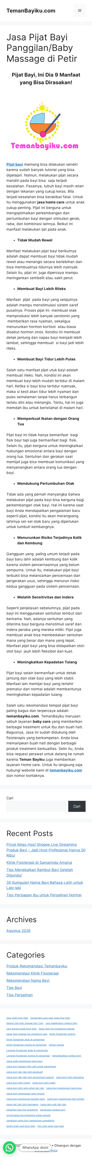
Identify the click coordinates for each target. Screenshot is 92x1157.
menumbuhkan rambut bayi (66, 1055)
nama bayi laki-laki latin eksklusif (24, 1072)
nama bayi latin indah (43, 1082)
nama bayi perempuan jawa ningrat (25, 1093)
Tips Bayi (14, 988)
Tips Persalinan (19, 995)
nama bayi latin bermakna (70, 1077)
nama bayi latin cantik (18, 1082)
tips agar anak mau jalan (50, 1126)
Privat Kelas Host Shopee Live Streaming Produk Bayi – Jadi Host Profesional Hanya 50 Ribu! (46, 849)
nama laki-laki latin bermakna (22, 1104)
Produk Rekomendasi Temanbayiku (36, 966)
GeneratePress (46, 1150)
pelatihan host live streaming (22, 1109)
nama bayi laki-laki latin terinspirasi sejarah (30, 1077)
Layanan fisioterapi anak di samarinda (27, 1050)
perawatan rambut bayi (52, 1109)
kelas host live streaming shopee (56, 1028)
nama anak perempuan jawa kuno (24, 1061)
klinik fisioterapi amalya (62, 1034)
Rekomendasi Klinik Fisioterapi (32, 973)
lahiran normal (56, 1045)
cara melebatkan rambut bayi (61, 1023)
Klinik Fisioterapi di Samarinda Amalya (39, 862)
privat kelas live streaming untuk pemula (28, 1115)
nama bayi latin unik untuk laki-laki (25, 1088)
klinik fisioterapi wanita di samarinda (26, 1045)
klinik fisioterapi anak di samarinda (25, 1039)
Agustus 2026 (18, 931)
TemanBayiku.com (30, 10)
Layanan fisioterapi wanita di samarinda (28, 1055)
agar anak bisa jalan (17, 1018)
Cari (9, 798)
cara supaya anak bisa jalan (21, 1028)
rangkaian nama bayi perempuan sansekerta (30, 1120)
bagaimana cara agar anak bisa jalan (50, 1018)
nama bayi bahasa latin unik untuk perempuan (31, 1066)
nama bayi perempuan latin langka (65, 1099)
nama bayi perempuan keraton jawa (25, 1099)
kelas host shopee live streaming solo (26, 1034)
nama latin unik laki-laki (53, 1104)
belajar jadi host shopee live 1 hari (24, 1023)
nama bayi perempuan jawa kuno (64, 1088)
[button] (9, 1147)
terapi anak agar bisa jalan (20, 1126)
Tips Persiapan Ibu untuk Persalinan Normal (44, 895)
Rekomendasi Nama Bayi (27, 980)
